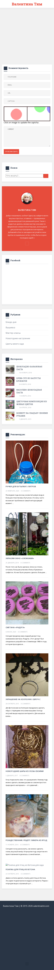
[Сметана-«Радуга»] (27, 602)
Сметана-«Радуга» (15, 627)
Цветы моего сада (15, 343)
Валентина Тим (27, 4)
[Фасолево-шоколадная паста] (10, 392)
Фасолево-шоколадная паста (29, 391)
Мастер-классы (13, 333)
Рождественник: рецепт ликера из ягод (26, 840)
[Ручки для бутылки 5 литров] (27, 461)
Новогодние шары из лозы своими (25, 771)
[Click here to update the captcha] (27, 113)
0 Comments (25, 491)
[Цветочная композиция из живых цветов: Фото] (10, 404)
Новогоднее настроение (18, 338)
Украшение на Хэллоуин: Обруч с (23, 699)
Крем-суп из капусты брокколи (28, 379)
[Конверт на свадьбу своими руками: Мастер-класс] (10, 416)
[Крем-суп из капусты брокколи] (10, 381)
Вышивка (10, 327)
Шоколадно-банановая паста (29, 368)
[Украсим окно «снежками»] (27, 533)
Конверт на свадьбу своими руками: (32, 414)
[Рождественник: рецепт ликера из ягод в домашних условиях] (27, 815)
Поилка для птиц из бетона (20, 869)
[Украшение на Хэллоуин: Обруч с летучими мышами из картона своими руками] (27, 674)
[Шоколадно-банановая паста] (10, 369)
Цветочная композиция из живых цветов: (31, 402)
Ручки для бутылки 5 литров (21, 486)
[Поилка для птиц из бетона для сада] (25, 864)
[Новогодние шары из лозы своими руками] (27, 746)
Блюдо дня (11, 322)
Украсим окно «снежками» (20, 558)
